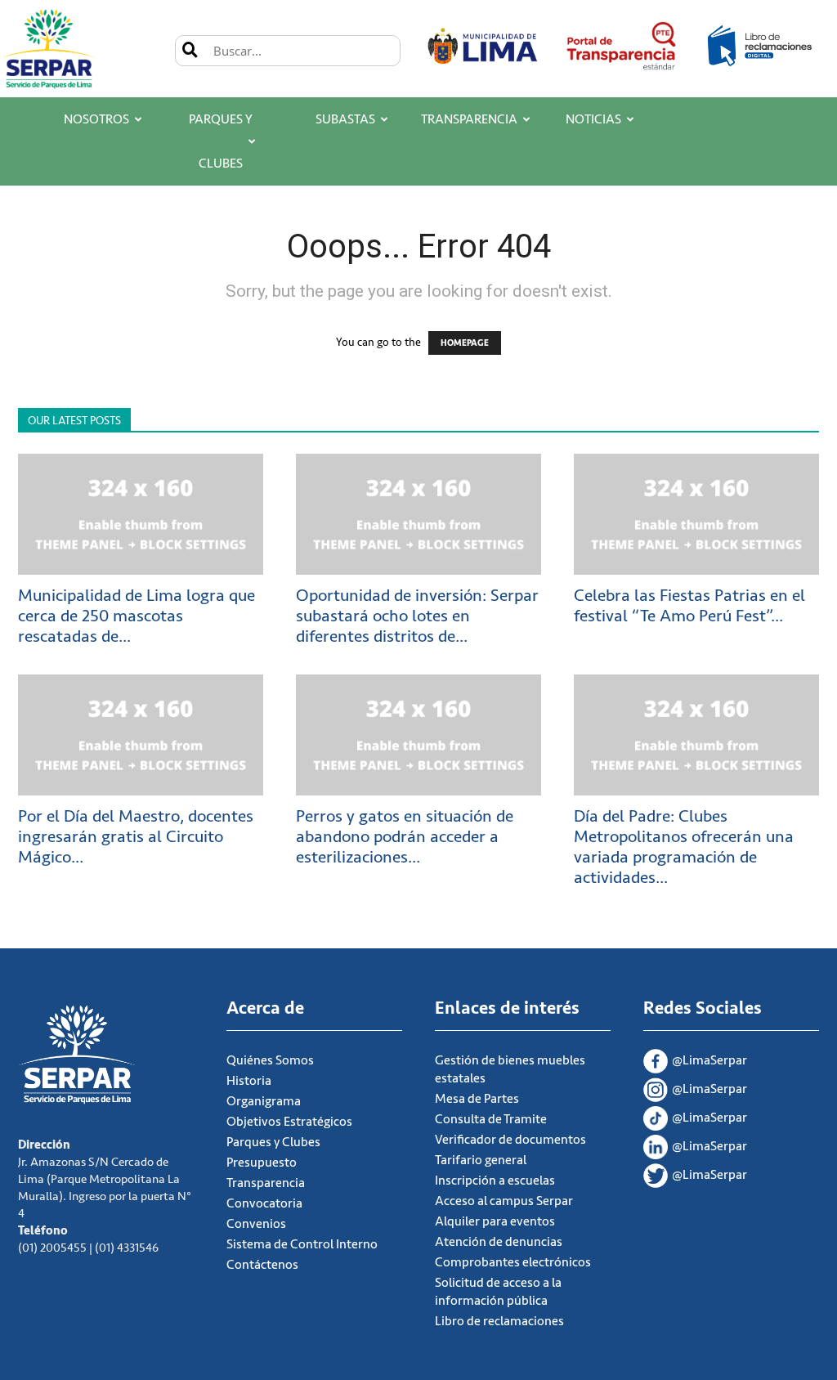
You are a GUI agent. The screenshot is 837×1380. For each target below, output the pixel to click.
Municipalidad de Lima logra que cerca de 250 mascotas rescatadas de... (136, 616)
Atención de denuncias (498, 1242)
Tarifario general (480, 1160)
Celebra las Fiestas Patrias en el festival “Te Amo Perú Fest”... (689, 605)
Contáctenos (262, 1265)
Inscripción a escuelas (495, 1180)
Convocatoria (264, 1203)
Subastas (345, 119)
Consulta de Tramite (491, 1119)
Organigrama (263, 1101)
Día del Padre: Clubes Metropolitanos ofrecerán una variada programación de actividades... (684, 847)
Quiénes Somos (270, 1060)
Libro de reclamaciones (499, 1321)
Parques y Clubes (221, 141)
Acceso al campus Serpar (504, 1201)
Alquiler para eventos (495, 1221)
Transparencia (469, 119)
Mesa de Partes (477, 1099)
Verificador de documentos (510, 1139)
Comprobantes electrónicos (513, 1262)
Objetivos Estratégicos (289, 1121)
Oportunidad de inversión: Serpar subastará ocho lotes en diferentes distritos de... (417, 616)
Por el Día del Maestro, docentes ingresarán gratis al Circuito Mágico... (135, 836)
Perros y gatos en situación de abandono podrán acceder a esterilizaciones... (404, 836)
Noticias (593, 119)
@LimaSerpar (709, 1060)
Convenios (256, 1224)
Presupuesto (261, 1162)
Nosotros (96, 119)
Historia (248, 1081)
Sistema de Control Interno (302, 1244)
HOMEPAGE (465, 343)
